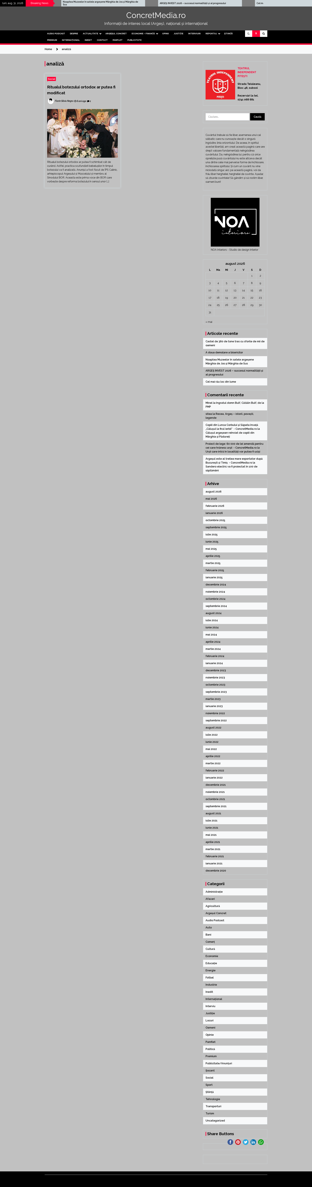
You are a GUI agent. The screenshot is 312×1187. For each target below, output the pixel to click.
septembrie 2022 (216, 720)
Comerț (210, 941)
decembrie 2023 (216, 670)
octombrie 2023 (215, 684)
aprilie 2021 (213, 842)
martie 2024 (213, 648)
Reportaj (211, 33)
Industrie (211, 984)
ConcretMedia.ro (156, 15)
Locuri (210, 1020)
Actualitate (90, 33)
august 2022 (213, 727)
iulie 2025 (211, 534)
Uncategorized (215, 1120)
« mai (209, 321)
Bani (208, 934)
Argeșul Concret (116, 33)
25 (218, 305)
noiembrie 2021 (215, 792)
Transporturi (213, 1106)
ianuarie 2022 (214, 777)
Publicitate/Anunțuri (219, 1063)
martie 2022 (213, 763)
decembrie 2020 (216, 870)
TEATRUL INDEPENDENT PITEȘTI (247, 72)
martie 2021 (213, 849)
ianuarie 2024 (214, 663)
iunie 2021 (212, 827)
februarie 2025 (215, 570)
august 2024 (213, 613)
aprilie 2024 (213, 641)
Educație (211, 963)
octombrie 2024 (215, 598)
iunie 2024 (212, 627)
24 (209, 305)
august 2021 (213, 813)
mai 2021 (211, 834)
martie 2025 (213, 563)
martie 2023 (213, 699)
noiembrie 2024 (215, 591)
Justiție (178, 33)
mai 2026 (211, 498)
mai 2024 (211, 634)
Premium (52, 40)
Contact (102, 40)
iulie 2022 (212, 734)
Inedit (88, 40)
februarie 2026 (215, 505)
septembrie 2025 (216, 527)
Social (51, 79)
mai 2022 (211, 749)
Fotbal (210, 977)
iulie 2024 (212, 620)
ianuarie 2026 (214, 513)
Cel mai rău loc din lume (213, 3)
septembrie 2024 (216, 606)
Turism (210, 1113)
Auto (209, 927)
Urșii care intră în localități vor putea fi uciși (233, 451)
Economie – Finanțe (143, 33)
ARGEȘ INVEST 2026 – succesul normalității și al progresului (136, 3)
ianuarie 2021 (214, 863)
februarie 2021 (215, 856)
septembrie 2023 (216, 691)
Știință (228, 33)
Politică (210, 1049)
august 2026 (213, 491)
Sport (209, 1084)
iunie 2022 (212, 741)
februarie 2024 (215, 656)
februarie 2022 (215, 770)
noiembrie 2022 (215, 713)
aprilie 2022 (213, 756)
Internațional (71, 40)
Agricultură (213, 906)
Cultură (210, 949)
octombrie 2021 (215, 799)
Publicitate (134, 40)
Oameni (210, 1027)
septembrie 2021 (216, 806)
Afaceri (210, 898)
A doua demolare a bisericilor (225, 352)
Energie (210, 970)
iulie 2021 (211, 820)
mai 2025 (211, 548)
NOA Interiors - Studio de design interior (234, 249)
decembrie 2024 (216, 584)
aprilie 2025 (213, 555)
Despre (74, 33)
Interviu (210, 1006)
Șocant (210, 1070)
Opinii (165, 33)
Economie (212, 956)
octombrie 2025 (215, 520)
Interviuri (194, 33)
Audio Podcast (56, 33)
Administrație (214, 891)
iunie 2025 (212, 541)
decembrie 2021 (216, 784)
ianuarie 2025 (214, 577)
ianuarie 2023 (214, 706)
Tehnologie (213, 1099)
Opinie (210, 1034)
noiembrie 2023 (215, 677)
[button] (248, 33)
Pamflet (118, 40)
